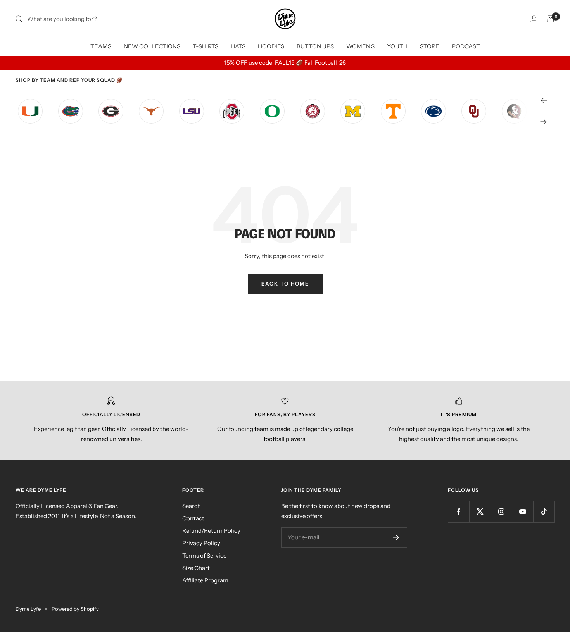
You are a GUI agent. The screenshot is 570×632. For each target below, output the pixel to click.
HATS (238, 46)
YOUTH (397, 46)
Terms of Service (204, 555)
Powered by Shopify (75, 609)
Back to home (285, 284)
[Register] (396, 537)
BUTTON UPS (315, 46)
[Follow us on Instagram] (501, 511)
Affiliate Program (205, 580)
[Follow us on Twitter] (480, 511)
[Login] (533, 18)
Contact (193, 518)
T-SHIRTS (205, 46)
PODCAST (466, 46)
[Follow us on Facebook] (458, 511)
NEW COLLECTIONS (152, 46)
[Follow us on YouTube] (522, 511)
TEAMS (100, 46)
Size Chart (196, 568)
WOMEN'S (360, 46)
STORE (429, 46)
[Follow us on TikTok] (543, 511)
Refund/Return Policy (211, 530)
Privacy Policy (201, 543)
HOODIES (271, 46)
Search (191, 506)
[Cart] (550, 18)
